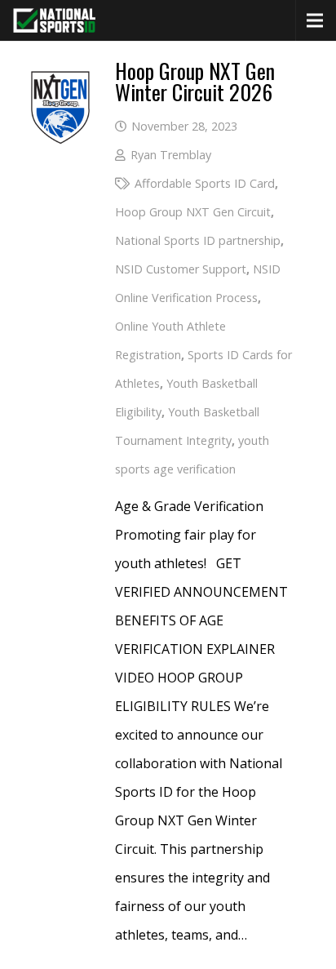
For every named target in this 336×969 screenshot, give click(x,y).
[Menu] (315, 20)
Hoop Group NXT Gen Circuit (193, 212)
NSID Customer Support (180, 269)
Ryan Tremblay (170, 154)
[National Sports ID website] (54, 20)
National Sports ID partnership (198, 240)
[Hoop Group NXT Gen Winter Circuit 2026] (60, 74)
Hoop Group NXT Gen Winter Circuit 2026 (195, 81)
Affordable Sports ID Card (205, 183)
